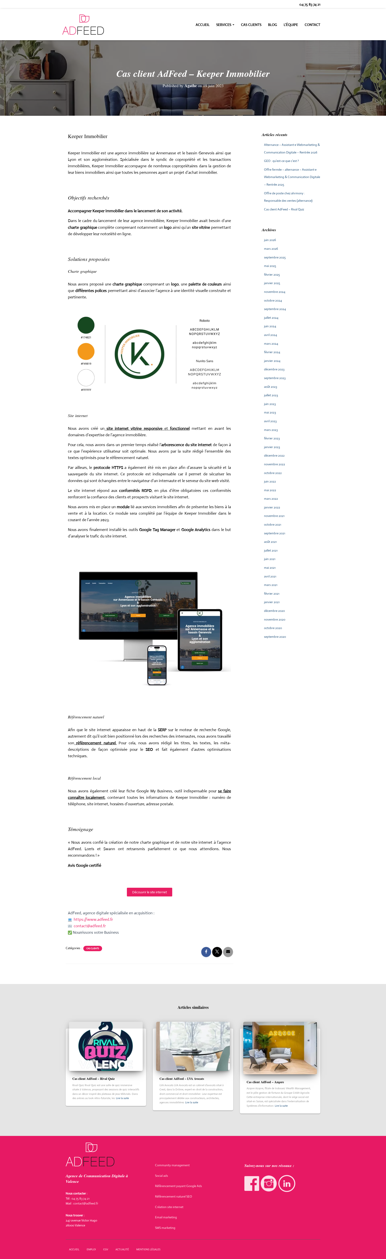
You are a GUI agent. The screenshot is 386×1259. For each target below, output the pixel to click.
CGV (105, 1249)
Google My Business (154, 791)
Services (224, 24)
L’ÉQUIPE (291, 24)
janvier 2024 (272, 361)
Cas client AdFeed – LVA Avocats (181, 1078)
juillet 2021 (271, 550)
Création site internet (169, 1207)
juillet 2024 (271, 318)
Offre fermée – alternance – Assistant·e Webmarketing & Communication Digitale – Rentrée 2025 (292, 177)
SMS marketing (165, 1228)
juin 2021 (269, 559)
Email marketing (166, 1217)
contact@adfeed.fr (90, 925)
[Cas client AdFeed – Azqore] (280, 1048)
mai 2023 (270, 412)
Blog (272, 24)
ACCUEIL (74, 1249)
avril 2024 (270, 335)
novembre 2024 (274, 292)
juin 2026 (270, 240)
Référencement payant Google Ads (178, 1186)
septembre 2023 (274, 378)
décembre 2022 (274, 455)
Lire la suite (122, 1098)
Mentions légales (148, 1249)
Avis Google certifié (84, 865)
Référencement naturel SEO (173, 1196)
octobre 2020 (273, 628)
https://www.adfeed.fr (93, 919)
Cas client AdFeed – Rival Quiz (284, 209)
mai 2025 (270, 266)
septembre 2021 (274, 533)
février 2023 (272, 438)
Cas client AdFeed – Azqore (265, 1082)
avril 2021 (270, 576)
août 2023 (270, 387)
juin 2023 (270, 404)
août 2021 (270, 542)
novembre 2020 (274, 619)
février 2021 (271, 594)
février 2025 (272, 275)
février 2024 (272, 352)
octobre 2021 (272, 524)
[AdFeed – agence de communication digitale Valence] (83, 25)
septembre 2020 (275, 637)
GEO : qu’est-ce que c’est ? (281, 161)
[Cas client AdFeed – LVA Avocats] (193, 1046)
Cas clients (251, 24)
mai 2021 (270, 568)
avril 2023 (270, 421)
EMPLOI (91, 1249)
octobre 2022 (273, 473)
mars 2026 (271, 249)
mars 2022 (271, 499)
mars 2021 (270, 585)
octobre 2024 (273, 300)
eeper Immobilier (85, 153)
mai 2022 (270, 490)
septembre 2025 (275, 257)
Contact (312, 24)
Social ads (161, 1176)
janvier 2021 (272, 602)
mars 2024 (271, 344)
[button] (233, 24)
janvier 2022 (272, 507)
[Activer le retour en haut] (377, 1250)
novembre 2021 (274, 516)
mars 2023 (271, 430)
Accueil (203, 24)
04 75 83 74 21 (309, 4)
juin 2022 (270, 481)
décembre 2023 (274, 369)
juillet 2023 (271, 395)
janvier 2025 (272, 283)
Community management (172, 1165)
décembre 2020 (274, 611)
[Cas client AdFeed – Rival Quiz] (106, 1046)
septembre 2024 (275, 309)
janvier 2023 (272, 447)
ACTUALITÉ (122, 1249)
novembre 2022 (274, 464)
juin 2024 (270, 326)
